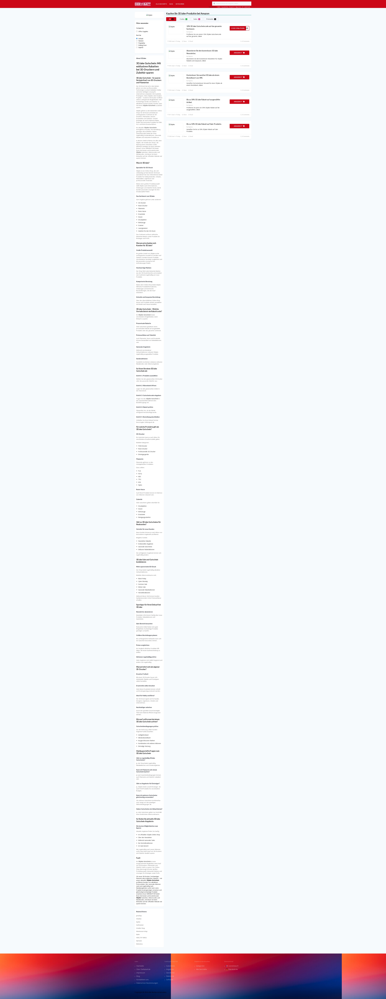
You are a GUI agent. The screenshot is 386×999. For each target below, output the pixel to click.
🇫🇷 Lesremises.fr (232, 966)
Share (185, 41)
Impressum (140, 973)
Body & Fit (232, 7)
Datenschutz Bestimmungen (147, 983)
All (171, 19)
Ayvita (138, 922)
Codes (183, 19)
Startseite (140, 966)
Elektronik (170, 976)
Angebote (170, 969)
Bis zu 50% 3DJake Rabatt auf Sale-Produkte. (204, 124)
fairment (139, 941)
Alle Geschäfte (161, 4)
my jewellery (224, 7)
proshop (139, 916)
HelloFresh (247, 7)
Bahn (138, 934)
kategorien (200, 966)
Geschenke (170, 973)
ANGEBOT (238, 53)
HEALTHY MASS (141, 938)
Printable (210, 19)
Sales (197, 19)
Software (169, 979)
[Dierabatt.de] (143, 4)
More (200, 36)
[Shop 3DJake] (149, 15)
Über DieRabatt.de (143, 969)
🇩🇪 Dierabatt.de (232, 969)
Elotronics (139, 944)
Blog (171, 4)
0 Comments (245, 41)
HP (242, 7)
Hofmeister (140, 925)
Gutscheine (170, 966)
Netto (219, 7)
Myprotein (238, 7)
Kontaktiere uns (142, 979)
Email (191, 41)
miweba (138, 919)
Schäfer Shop (140, 928)
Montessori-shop (141, 931)
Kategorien (180, 4)
